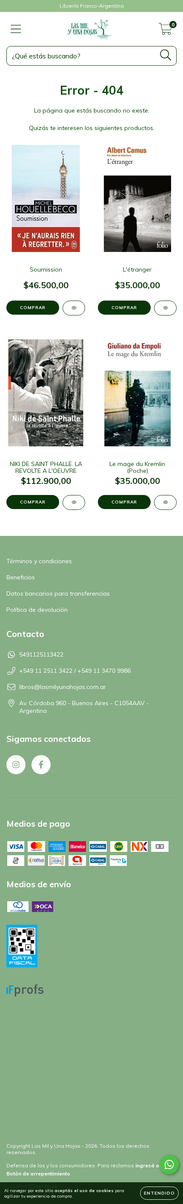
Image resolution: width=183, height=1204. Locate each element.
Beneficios (20, 577)
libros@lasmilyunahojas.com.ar (62, 687)
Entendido (159, 1193)
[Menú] (16, 29)
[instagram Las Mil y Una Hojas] (16, 764)
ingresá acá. (151, 1165)
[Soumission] (74, 308)
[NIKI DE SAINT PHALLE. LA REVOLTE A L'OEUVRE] (74, 502)
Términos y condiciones (39, 561)
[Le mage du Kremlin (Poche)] (165, 502)
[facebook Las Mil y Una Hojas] (41, 764)
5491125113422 (41, 654)
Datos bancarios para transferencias (58, 593)
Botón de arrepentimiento (38, 1173)
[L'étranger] (165, 308)
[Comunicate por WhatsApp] (169, 1164)
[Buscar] (166, 55)
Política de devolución (37, 610)
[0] (165, 31)
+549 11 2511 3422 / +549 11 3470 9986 (75, 670)
